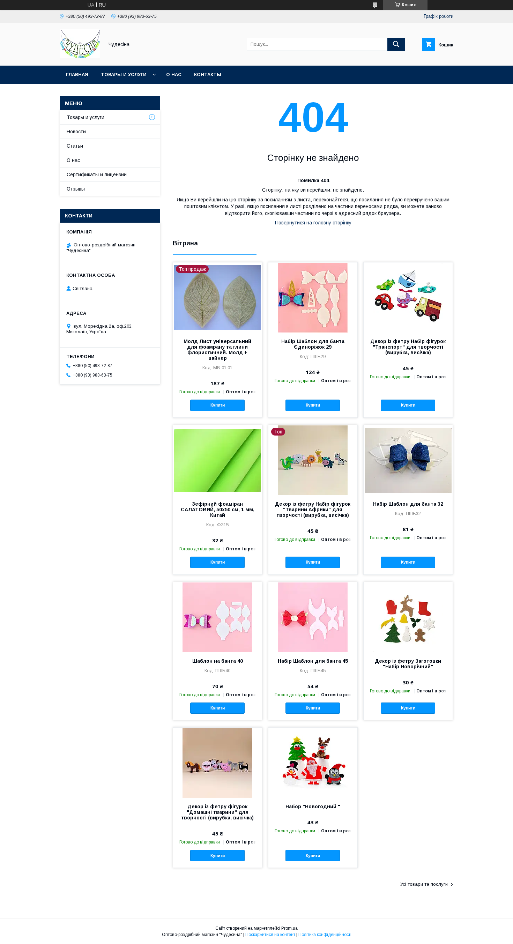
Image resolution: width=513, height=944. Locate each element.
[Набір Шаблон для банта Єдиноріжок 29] (312, 297)
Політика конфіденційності (324, 934)
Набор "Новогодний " (312, 806)
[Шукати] (396, 44)
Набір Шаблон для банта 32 (408, 504)
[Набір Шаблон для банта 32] (408, 460)
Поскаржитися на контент (270, 934)
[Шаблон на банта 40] (217, 617)
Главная (77, 74)
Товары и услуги (124, 74)
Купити (217, 405)
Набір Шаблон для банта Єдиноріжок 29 (312, 344)
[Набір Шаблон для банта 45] (312, 617)
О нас (173, 74)
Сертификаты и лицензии (97, 174)
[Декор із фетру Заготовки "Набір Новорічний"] (408, 617)
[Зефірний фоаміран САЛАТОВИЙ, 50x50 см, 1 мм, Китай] (217, 460)
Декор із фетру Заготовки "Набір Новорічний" (408, 663)
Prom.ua (289, 928)
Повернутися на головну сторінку (313, 222)
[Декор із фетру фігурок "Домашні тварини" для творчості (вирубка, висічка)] (217, 762)
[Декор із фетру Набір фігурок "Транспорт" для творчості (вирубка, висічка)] (408, 297)
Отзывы (76, 189)
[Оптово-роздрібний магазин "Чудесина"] (80, 56)
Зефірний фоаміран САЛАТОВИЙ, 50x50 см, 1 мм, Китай (217, 509)
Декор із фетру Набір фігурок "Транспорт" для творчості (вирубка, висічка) (408, 347)
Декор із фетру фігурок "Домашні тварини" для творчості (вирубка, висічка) (217, 812)
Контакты (207, 74)
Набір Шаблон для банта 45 (313, 661)
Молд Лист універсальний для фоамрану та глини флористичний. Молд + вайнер (217, 350)
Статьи (75, 146)
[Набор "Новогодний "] (312, 762)
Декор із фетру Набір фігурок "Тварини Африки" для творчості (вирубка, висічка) (312, 509)
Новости (76, 131)
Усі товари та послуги (424, 884)
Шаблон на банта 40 (217, 661)
